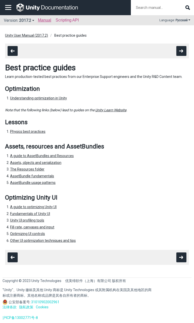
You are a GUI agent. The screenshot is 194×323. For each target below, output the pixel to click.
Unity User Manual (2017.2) (26, 35)
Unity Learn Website (110, 110)
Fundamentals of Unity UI (30, 214)
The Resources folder (27, 169)
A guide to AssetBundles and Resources (42, 156)
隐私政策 (26, 307)
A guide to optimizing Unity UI (33, 207)
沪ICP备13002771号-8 (20, 318)
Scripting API (67, 20)
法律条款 (10, 307)
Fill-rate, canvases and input (32, 227)
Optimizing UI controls (27, 234)
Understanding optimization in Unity (38, 98)
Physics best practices (27, 132)
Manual (44, 20)
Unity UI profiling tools (27, 220)
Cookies (42, 307)
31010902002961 (45, 302)
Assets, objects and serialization (35, 163)
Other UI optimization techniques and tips (43, 241)
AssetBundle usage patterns (33, 183)
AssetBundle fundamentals (32, 176)
